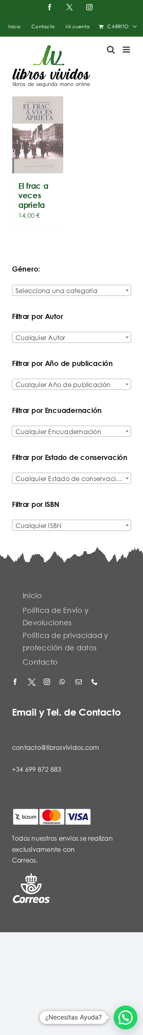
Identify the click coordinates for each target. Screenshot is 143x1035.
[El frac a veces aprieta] (37, 134)
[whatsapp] (64, 682)
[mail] (79, 682)
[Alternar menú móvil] (127, 49)
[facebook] (16, 682)
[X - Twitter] (32, 682)
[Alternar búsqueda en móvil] (111, 49)
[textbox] (71, 290)
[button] (125, 1017)
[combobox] (71, 290)
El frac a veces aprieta (33, 195)
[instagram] (48, 682)
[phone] (95, 682)
